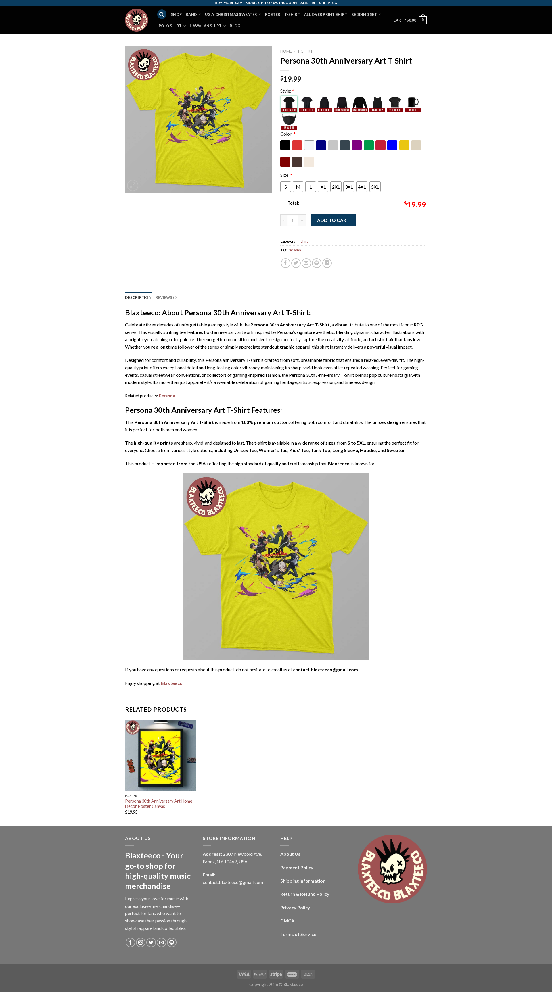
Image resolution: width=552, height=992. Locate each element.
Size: (286, 175)
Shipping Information (302, 880)
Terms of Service (298, 934)
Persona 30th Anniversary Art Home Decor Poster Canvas (158, 804)
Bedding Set (364, 14)
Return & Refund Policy (304, 894)
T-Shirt (292, 14)
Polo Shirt (170, 26)
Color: (288, 134)
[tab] (138, 297)
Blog (235, 26)
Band (191, 14)
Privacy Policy (295, 907)
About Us (290, 854)
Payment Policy (296, 867)
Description (138, 297)
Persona (294, 250)
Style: (287, 90)
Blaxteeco (172, 683)
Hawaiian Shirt (206, 26)
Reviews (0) (167, 297)
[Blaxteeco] (136, 20)
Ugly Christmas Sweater (231, 14)
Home (286, 51)
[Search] (161, 14)
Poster (273, 14)
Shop (176, 14)
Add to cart (333, 220)
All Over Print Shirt (325, 14)
